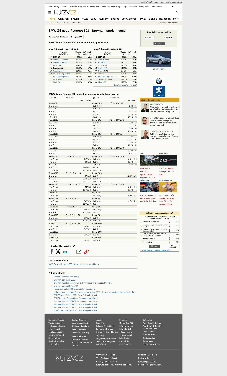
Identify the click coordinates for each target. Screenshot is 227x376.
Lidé (142, 153)
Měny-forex (144, 180)
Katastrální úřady (125, 329)
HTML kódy (156, 365)
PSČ (131, 323)
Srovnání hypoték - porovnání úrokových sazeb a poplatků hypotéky (83, 283)
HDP (106, 329)
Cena (150, 323)
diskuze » (158, 250)
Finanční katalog (149, 331)
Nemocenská (77, 339)
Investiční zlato (105, 339)
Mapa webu (152, 334)
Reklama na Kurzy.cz (147, 355)
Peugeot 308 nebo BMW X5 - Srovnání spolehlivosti (76, 301)
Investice (99, 320)
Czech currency (148, 341)
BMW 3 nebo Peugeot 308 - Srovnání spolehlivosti (75, 310)
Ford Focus (102, 62)
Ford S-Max (57, 79)
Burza (98, 323)
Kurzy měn (82, 7)
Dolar (87, 326)
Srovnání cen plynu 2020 (64, 280)
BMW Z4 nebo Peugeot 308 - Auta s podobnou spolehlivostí (73, 264)
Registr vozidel (148, 326)
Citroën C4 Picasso (60, 60)
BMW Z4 (64, 37)
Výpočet (61, 320)
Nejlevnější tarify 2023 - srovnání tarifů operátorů (74, 289)
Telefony (104, 19)
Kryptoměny (100, 332)
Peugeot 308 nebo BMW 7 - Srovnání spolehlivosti (75, 307)
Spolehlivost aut (65, 23)
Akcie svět (73, 7)
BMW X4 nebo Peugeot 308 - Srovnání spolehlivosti (76, 298)
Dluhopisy (99, 326)
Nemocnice (165, 19)
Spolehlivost (156, 323)
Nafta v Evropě (101, 344)
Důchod (115, 19)
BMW (68, 98)
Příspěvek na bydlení (55, 332)
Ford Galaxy (58, 65)
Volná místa (82, 330)
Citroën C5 (102, 82)
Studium (179, 2)
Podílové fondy (109, 326)
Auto (57, 23)
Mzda (83, 333)
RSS (148, 365)
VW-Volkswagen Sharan (62, 74)
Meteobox (168, 2)
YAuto (162, 2)
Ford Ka (101, 74)
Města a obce (124, 323)
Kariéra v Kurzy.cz (146, 358)
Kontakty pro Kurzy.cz (147, 361)
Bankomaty (83, 320)
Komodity (91, 7)
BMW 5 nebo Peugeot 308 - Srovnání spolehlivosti (75, 295)
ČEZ (102, 323)
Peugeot (112, 98)
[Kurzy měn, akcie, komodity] (70, 359)
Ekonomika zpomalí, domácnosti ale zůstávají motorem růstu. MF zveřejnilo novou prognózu (165, 109)
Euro (82, 326)
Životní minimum (54, 338)
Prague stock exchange (151, 344)
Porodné (85, 339)
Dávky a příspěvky (79, 336)
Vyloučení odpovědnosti (106, 358)
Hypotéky (111, 7)
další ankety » (166, 250)
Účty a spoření (129, 19)
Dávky (143, 19)
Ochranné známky (125, 332)
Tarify (118, 7)
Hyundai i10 (102, 68)
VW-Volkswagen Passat (107, 77)
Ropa (98, 342)
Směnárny (75, 326)
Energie (124, 7)
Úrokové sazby (77, 323)
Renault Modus (104, 60)
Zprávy (56, 7)
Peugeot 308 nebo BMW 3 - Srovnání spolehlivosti (75, 304)
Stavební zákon (124, 341)
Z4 (72, 98)
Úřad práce (76, 333)
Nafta (113, 342)
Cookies (111, 355)
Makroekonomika (165, 180)
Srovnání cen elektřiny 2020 (66, 286)
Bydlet (174, 2)
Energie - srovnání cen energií (66, 277)
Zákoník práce (124, 338)
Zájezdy (156, 2)
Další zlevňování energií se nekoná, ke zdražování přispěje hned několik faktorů (164, 136)
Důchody (75, 345)
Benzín (107, 342)
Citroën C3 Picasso (60, 62)
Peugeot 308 (76, 37)
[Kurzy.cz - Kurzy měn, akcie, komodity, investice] (65, 15)
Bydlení (75, 19)
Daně (121, 344)
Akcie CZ (63, 7)
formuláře (127, 344)
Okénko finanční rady (150, 100)
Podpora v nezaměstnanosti (82, 342)
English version (149, 338)
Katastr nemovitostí (126, 326)
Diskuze (159, 7)
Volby (145, 334)
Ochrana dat (101, 355)
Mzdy (93, 19)
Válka (153, 7)
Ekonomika (100, 329)
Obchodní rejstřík (146, 2)
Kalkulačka (133, 7)
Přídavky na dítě (54, 329)
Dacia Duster (58, 82)
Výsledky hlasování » (147, 250)
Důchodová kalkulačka (56, 326)
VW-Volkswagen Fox (61, 77)
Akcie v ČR (163, 153)
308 (118, 98)
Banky (74, 320)
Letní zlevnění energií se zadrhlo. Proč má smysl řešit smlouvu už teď (163, 122)
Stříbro (113, 339)
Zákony (141, 7)
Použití (141, 365)
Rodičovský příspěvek (56, 335)
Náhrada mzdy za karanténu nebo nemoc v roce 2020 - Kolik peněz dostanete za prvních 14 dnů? (95, 292)
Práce (147, 7)
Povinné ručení (53, 344)
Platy (87, 333)
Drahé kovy (100, 336)
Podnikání (123, 320)
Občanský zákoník (125, 335)
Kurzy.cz (51, 23)
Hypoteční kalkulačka (56, 341)
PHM (103, 342)
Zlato (98, 7)
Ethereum (114, 332)
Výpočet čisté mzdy (55, 323)
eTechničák (153, 328)
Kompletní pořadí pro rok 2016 (125, 85)
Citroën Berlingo (59, 71)
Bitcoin (103, 7)
